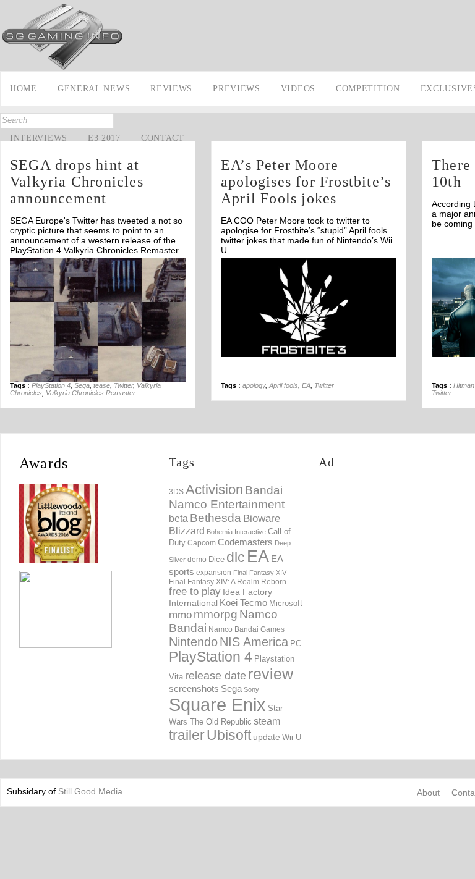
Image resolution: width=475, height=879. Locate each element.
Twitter (123, 385)
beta (178, 518)
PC (295, 643)
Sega (82, 385)
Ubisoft (229, 735)
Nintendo (193, 642)
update (266, 737)
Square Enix (217, 704)
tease (101, 385)
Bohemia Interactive (236, 532)
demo (197, 559)
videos (298, 88)
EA (306, 385)
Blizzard (187, 530)
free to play (195, 591)
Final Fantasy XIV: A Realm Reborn (227, 582)
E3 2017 (104, 138)
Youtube (11, 177)
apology (253, 385)
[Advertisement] (397, 559)
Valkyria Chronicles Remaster (90, 393)
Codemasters (245, 542)
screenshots (194, 688)
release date (215, 676)
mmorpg (216, 614)
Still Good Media (90, 791)
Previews (236, 88)
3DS (176, 491)
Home (23, 88)
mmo (180, 615)
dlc (235, 557)
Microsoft (285, 603)
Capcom (201, 543)
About (428, 792)
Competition (368, 88)
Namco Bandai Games (246, 629)
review (270, 674)
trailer (187, 735)
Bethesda (215, 517)
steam (267, 720)
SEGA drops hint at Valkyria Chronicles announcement (76, 181)
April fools (283, 385)
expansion (213, 572)
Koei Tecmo (243, 603)
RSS (11, 197)
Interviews (38, 138)
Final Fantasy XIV (259, 572)
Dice (216, 559)
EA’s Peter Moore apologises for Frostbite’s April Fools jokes (306, 181)
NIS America (254, 642)
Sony (251, 689)
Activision (214, 489)
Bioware (261, 518)
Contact (162, 138)
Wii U (291, 737)
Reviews (171, 88)
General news (94, 88)
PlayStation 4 (51, 385)
